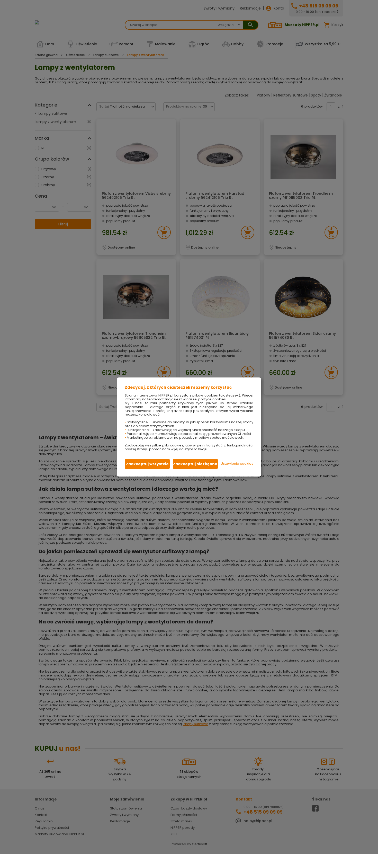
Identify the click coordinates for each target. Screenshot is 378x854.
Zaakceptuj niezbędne (195, 463)
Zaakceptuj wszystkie (147, 463)
